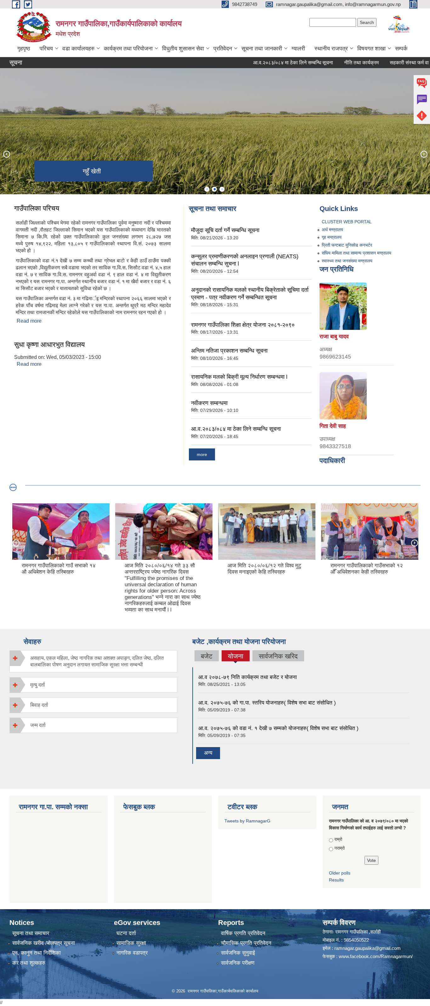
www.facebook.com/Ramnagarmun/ (376, 956)
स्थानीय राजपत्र (331, 48)
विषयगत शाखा (371, 48)
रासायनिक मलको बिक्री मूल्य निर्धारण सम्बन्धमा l (239, 377)
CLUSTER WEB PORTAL (347, 221)
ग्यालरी (298, 48)
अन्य (208, 753)
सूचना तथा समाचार (30, 933)
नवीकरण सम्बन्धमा (209, 403)
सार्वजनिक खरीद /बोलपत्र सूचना (43, 943)
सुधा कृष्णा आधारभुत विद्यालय (49, 344)
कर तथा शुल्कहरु (28, 963)
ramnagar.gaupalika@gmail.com (367, 948)
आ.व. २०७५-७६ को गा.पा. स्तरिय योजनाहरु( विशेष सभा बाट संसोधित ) (267, 703)
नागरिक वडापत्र (132, 953)
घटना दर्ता (126, 933)
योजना (235, 656)
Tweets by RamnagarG (247, 820)
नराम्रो (339, 848)
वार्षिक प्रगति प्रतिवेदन (243, 933)
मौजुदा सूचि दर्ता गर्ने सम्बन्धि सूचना (225, 230)
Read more (29, 321)
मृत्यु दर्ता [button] (37, 684)
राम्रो (338, 839)
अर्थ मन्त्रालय (332, 229)
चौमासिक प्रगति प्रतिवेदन (246, 943)
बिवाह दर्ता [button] (39, 705)
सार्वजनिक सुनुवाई (238, 953)
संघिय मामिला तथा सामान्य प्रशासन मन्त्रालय (356, 252)
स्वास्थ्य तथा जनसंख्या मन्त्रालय (347, 260)
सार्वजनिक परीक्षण (237, 963)
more (202, 454)
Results (336, 879)
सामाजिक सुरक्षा (131, 943)
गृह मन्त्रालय (332, 237)
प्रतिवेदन (222, 48)
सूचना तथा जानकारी (261, 48)
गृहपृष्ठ (23, 48)
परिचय (46, 48)
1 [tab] (206, 189)
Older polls (339, 872)
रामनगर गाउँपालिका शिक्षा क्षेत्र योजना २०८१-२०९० (243, 325)
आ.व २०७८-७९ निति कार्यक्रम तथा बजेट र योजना (247, 677)
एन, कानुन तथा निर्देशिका (36, 953)
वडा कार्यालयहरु (78, 48)
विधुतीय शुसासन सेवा (183, 48)
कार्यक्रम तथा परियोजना (128, 48)
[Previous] (6, 154)
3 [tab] (221, 189)
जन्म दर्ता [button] (38, 725)
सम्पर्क (401, 48)
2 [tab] (214, 189)
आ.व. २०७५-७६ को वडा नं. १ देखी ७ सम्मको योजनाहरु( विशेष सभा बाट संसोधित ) (278, 728)
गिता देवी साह (333, 426)
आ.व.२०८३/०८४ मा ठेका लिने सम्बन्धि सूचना (271, 62)
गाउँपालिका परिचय (36, 208)
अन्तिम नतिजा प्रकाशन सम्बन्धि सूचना (229, 351)
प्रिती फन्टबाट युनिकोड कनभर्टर (347, 245)
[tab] (93, 661)
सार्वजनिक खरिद (278, 656)
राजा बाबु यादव (334, 336)
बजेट (206, 656)
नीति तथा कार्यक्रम (339, 62)
